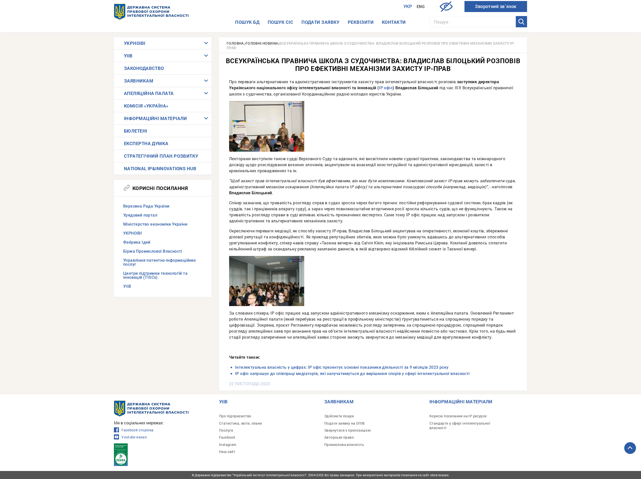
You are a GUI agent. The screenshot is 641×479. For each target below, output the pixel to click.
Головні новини (262, 43)
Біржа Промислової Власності (152, 251)
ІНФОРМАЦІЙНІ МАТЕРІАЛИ (155, 118)
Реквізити (361, 22)
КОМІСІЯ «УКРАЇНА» (146, 106)
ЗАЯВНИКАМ (138, 81)
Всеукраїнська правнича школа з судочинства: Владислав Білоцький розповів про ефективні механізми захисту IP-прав (371, 45)
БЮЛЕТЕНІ (135, 131)
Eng (421, 6)
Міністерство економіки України (155, 224)
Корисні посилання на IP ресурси (458, 416)
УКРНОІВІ (134, 43)
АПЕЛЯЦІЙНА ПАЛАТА (149, 93)
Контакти (394, 22)
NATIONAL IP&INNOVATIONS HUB (160, 168)
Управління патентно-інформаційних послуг (159, 262)
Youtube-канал (134, 437)
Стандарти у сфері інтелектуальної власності (459, 425)
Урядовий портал (140, 215)
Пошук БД (247, 22)
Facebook (227, 437)
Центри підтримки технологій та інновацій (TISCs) (155, 275)
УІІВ (128, 56)
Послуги (226, 430)
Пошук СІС (280, 22)
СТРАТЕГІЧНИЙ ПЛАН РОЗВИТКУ (161, 156)
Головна (235, 43)
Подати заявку (320, 22)
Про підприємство (235, 416)
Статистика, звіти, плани (240, 423)
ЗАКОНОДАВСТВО (144, 68)
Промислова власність (344, 444)
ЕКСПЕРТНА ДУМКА (146, 143)
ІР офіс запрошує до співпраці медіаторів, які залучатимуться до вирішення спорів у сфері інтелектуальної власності (352, 373)
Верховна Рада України (146, 206)
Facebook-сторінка (137, 430)
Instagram (227, 444)
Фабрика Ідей (136, 242)
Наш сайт (227, 451)
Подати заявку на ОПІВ (344, 423)
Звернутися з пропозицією (347, 430)
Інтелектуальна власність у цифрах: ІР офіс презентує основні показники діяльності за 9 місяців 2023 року (342, 367)
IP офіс (386, 87)
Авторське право (339, 437)
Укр (407, 6)
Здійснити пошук (339, 416)
